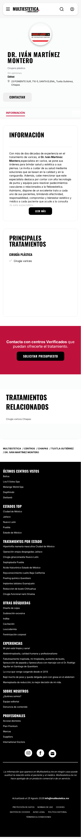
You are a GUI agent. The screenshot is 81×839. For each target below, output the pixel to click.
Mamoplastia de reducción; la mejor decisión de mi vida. (32, 682)
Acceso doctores (12, 720)
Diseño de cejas (11, 608)
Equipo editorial (11, 701)
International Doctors (14, 742)
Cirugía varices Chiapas (18, 419)
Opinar (11, 76)
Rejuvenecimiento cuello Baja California (24, 572)
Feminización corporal (14, 634)
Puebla (6, 527)
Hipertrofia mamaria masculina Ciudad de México (29, 546)
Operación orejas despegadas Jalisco (22, 551)
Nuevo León (9, 522)
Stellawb (7, 497)
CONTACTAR (17, 97)
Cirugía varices (23, 260)
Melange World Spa (13, 486)
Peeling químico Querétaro (17, 578)
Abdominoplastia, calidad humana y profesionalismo (30, 653)
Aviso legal (39, 812)
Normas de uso (45, 807)
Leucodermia (10, 629)
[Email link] (52, 753)
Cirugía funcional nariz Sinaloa (19, 594)
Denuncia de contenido (15, 706)
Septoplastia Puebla (13, 562)
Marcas (7, 731)
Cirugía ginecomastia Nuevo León (21, 557)
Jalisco (7, 516)
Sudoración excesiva (14, 613)
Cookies (60, 807)
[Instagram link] (28, 754)
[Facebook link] (40, 754)
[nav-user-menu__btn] (72, 9)
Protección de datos (23, 807)
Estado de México (12, 532)
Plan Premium (10, 726)
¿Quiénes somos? (12, 696)
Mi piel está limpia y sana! (16, 648)
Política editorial (57, 812)
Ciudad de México (12, 511)
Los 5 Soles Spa (11, 481)
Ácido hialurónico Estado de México (21, 567)
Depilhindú (8, 492)
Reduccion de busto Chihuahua (19, 588)
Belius (6, 476)
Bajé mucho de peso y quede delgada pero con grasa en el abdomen (38, 677)
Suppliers (8, 736)
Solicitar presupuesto (40, 356)
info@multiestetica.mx (57, 798)
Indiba (6, 618)
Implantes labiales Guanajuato (19, 583)
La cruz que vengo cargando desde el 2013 (25, 671)
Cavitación (8, 623)
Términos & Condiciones (38, 817)
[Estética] (26, 9)
